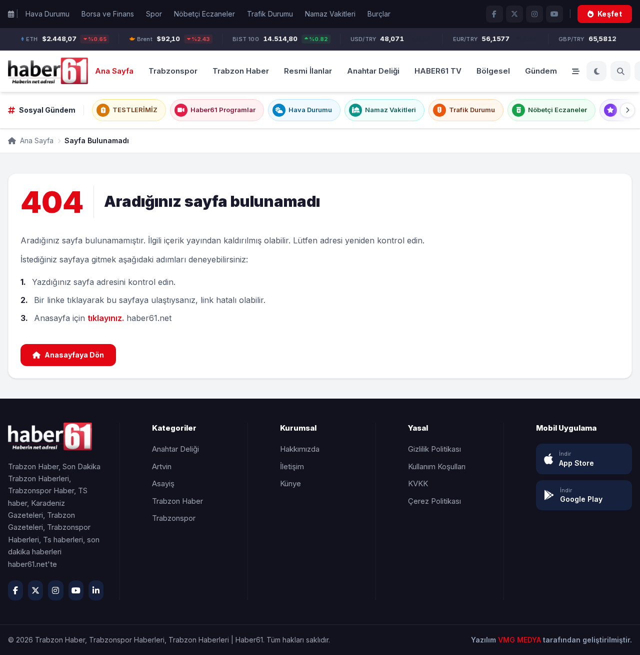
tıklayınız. (106, 318)
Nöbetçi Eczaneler (204, 14)
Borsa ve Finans (108, 14)
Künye (290, 483)
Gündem (541, 70)
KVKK (418, 483)
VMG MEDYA (520, 639)
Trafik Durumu (270, 14)
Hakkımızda (300, 449)
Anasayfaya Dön (74, 355)
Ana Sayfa (114, 70)
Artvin (162, 466)
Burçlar (379, 14)
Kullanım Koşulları (437, 466)
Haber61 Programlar (223, 110)
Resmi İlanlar (308, 70)
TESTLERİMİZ (135, 110)
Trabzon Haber (240, 70)
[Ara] (620, 71)
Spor (154, 14)
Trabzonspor (173, 70)
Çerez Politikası (434, 501)
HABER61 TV (438, 70)
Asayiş (163, 483)
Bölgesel (493, 70)
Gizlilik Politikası (434, 449)
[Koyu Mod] (596, 71)
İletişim (292, 466)
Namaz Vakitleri (330, 14)
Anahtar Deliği (373, 70)
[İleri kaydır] (627, 110)
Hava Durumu (48, 14)
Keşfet (610, 14)
